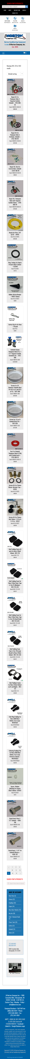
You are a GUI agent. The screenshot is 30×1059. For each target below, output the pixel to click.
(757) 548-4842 (23, 21)
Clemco (10, 899)
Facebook (20, 1024)
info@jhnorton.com (15, 1004)
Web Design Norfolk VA (12, 1057)
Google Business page (18, 1026)
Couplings (11, 903)
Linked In (7, 1026)
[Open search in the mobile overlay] (16, 883)
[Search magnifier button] (26, 6)
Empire (10, 906)
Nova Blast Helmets (13, 910)
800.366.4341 (12, 945)
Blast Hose (11, 896)
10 (12, 870)
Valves (10, 933)
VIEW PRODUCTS (7, 21)
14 (12, 873)
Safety (10, 926)
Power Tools (12, 922)
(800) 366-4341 (15, 21)
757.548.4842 (12, 944)
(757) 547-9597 (15, 29)
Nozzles (11, 913)
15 (16, 873)
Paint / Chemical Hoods (14, 917)
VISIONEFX (20, 1057)
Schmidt (11, 929)
